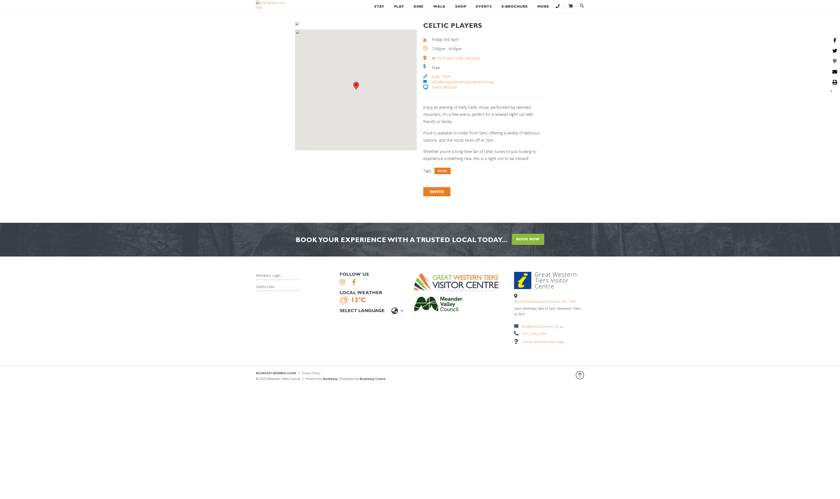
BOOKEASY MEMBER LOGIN (276, 373)
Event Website (444, 87)
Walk (439, 6)
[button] (356, 86)
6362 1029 (441, 76)
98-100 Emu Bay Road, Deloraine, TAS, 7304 (545, 301)
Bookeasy (330, 379)
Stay (379, 6)
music (442, 171)
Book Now (528, 239)
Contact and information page (543, 342)
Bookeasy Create (372, 379)
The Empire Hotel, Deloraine (458, 58)
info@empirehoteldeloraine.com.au (463, 81)
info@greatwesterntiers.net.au (543, 326)
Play (399, 6)
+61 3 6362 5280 (534, 334)
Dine (419, 6)
